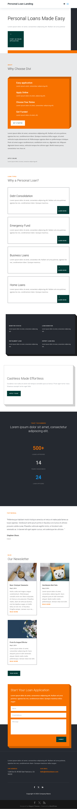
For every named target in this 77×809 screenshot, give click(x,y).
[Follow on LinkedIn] (42, 787)
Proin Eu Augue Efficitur (18, 642)
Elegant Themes (34, 806)
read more (14, 612)
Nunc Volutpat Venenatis (19, 585)
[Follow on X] (38, 787)
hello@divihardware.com (49, 772)
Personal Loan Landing (20, 4)
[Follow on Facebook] (34, 787)
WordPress (53, 806)
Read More (14, 673)
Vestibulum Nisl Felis (50, 585)
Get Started (18, 123)
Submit (61, 739)
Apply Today (13, 393)
